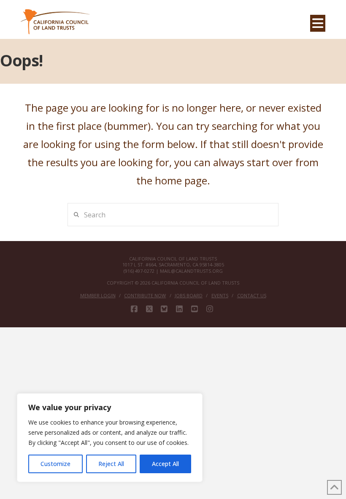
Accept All (165, 464)
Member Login (98, 296)
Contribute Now (145, 296)
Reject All (111, 464)
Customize (55, 464)
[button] (317, 23)
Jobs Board (189, 296)
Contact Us (251, 296)
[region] (110, 437)
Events (219, 296)
